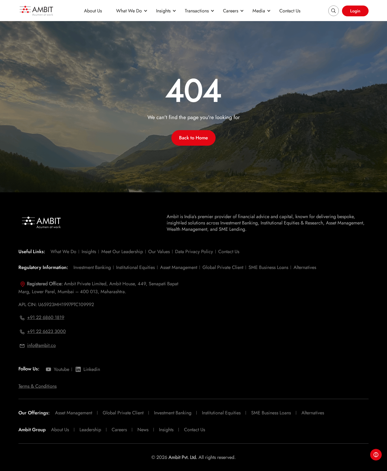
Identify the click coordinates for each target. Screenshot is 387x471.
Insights (163, 10)
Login (355, 11)
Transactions (197, 10)
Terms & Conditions (37, 386)
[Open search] (333, 11)
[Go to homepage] (36, 10)
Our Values (159, 251)
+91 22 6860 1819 (45, 317)
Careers (230, 10)
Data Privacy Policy (194, 251)
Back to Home (193, 137)
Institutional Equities (135, 267)
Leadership (90, 429)
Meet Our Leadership (122, 251)
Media (258, 10)
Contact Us (289, 10)
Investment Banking (92, 267)
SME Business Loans (268, 267)
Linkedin (91, 369)
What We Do (129, 10)
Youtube (61, 369)
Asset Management (178, 267)
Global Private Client (222, 267)
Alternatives (305, 267)
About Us (93, 10)
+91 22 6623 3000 (46, 331)
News (142, 429)
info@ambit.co (41, 345)
